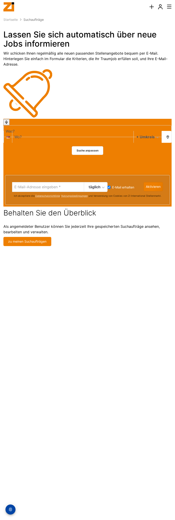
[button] (166, 136)
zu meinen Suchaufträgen (27, 241)
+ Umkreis (145, 137)
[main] (87, 130)
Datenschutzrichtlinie (47, 195)
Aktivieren (153, 186)
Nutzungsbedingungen (74, 195)
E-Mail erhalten (123, 187)
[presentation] (151, 7)
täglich (94, 187)
